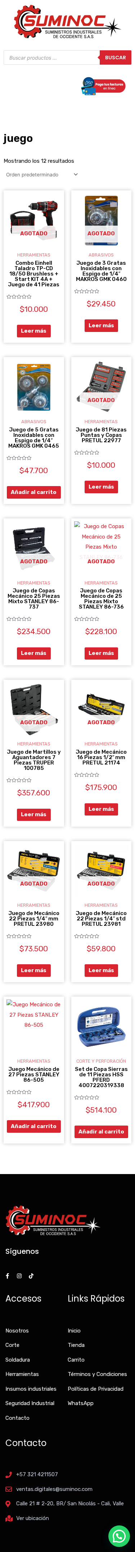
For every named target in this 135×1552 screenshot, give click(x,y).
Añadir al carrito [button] (34, 492)
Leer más (33, 331)
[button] (119, 1536)
